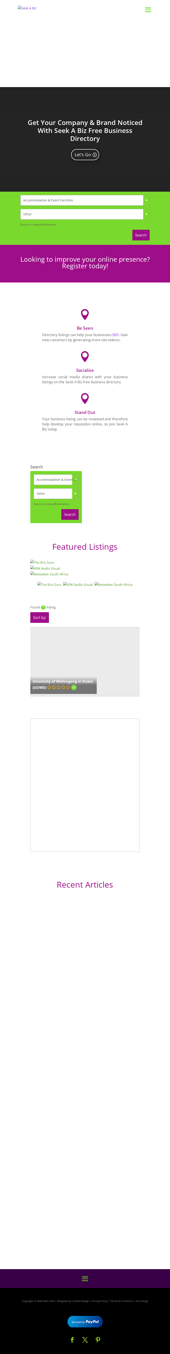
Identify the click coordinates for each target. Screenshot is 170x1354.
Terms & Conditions (121, 1301)
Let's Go (83, 155)
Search (141, 235)
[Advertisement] (85, 54)
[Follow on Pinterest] (97, 1340)
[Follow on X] (85, 1340)
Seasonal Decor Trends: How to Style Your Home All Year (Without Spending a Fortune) (82, 1231)
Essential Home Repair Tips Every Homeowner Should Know (77, 1137)
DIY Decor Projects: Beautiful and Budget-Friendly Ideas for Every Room (81, 1016)
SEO (115, 334)
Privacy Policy (100, 1301)
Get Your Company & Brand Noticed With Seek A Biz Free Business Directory (85, 130)
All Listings (142, 1301)
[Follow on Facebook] (72, 1340)
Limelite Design (80, 1301)
